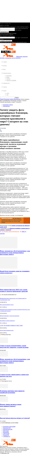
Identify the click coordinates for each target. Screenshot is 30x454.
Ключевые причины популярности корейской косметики (12, 391)
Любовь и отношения (11, 80)
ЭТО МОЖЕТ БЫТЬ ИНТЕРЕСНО (10, 231)
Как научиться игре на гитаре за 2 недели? (15, 418)
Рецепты (8, 79)
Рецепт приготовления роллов (6, 330)
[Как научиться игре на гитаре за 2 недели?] (4, 415)
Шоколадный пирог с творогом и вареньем (9, 315)
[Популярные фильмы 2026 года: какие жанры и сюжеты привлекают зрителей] (8, 286)
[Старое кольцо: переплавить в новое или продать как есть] (4, 371)
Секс (7, 95)
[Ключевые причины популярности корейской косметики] (4, 387)
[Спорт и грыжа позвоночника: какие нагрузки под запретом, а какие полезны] (4, 342)
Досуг (7, 93)
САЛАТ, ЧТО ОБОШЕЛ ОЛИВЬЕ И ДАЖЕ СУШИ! (11, 325)
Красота (5, 65)
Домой (2, 99)
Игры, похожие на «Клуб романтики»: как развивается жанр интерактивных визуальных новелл (15, 252)
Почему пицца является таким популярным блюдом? (10, 405)
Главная (5, 62)
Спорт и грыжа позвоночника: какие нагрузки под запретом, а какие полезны (14, 346)
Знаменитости (6, 83)
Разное (4, 90)
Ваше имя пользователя (21, 28)
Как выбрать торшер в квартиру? (7, 320)
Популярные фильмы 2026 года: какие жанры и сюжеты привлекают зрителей (14, 290)
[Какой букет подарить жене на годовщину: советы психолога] (8, 268)
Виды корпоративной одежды (7, 304)
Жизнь (7, 77)
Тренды (5, 87)
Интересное (9, 76)
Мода (4, 69)
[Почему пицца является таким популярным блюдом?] (4, 401)
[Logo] (8, 49)
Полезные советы (7, 73)
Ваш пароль (18, 30)
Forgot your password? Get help (8, 33)
